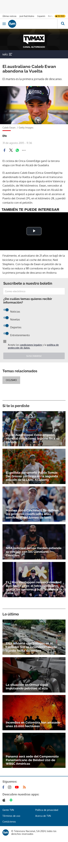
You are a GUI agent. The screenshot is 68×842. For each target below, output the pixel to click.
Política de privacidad (46, 810)
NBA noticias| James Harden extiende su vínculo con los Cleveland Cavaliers (33, 551)
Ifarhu (50, 16)
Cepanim (41, 16)
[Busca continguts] (62, 24)
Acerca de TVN (43, 815)
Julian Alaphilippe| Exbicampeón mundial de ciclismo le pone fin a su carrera (33, 438)
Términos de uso (11, 815)
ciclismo (11, 380)
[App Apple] (4, 800)
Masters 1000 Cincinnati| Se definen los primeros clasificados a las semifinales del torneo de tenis (32, 513)
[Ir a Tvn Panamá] (32, 24)
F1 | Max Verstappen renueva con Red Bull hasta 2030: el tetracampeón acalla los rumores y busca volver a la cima (34, 587)
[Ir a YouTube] (17, 787)
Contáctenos (9, 821)
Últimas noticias (9, 16)
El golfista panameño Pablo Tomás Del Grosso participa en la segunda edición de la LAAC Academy (32, 476)
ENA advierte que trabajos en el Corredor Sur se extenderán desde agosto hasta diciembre (31, 647)
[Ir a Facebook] (3, 787)
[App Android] (11, 800)
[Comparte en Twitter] (11, 150)
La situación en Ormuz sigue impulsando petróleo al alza (27, 686)
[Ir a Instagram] (10, 787)
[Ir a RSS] (25, 787)
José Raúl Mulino (26, 16)
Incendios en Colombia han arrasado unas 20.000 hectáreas (33, 724)
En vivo (61, 16)
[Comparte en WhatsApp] (17, 150)
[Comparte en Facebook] (4, 150)
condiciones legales (31, 344)
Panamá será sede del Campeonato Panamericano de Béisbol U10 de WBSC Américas (32, 760)
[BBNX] (5, 832)
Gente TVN (8, 810)
